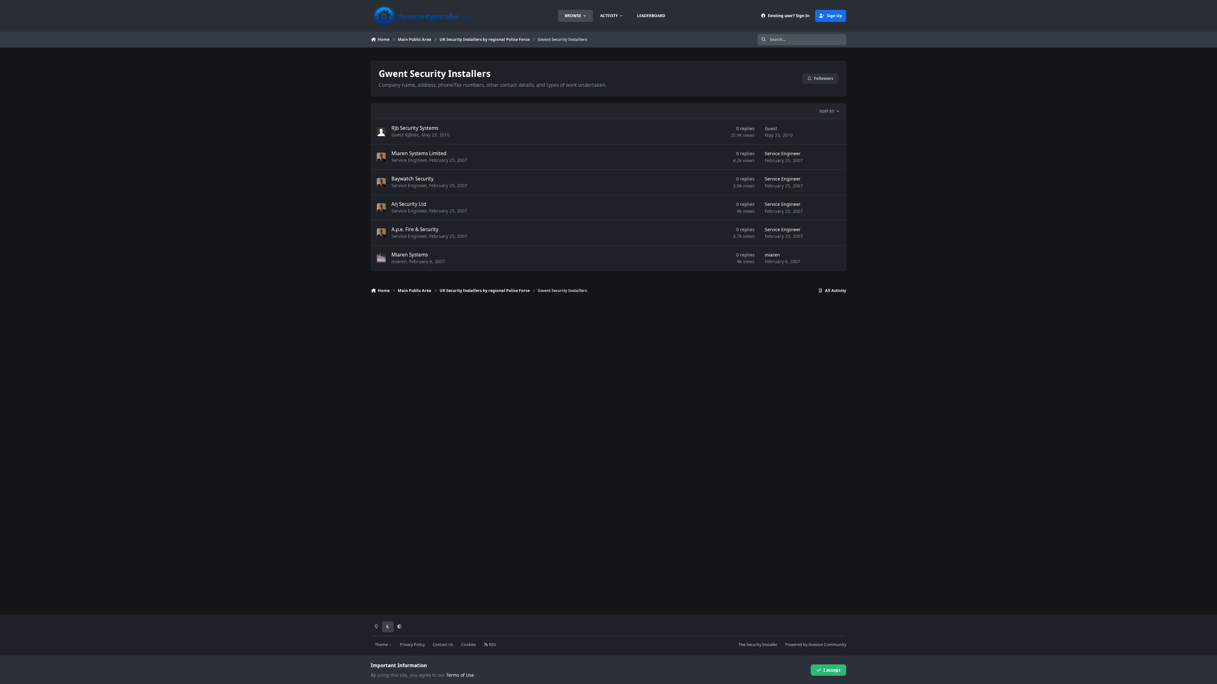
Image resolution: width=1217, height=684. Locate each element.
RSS (492, 644)
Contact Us (443, 644)
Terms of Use (460, 675)
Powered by (815, 644)
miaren (399, 261)
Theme (382, 644)
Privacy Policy (412, 644)
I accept (831, 670)
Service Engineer (409, 160)
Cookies (468, 644)
